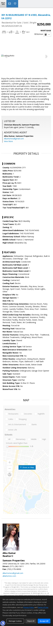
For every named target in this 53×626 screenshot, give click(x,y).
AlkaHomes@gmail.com (14, 138)
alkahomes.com (9, 576)
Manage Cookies (15, 621)
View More (8, 141)
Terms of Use (43, 607)
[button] (2, 623)
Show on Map (28, 467)
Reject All (30, 621)
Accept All (44, 621)
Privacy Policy (28, 607)
